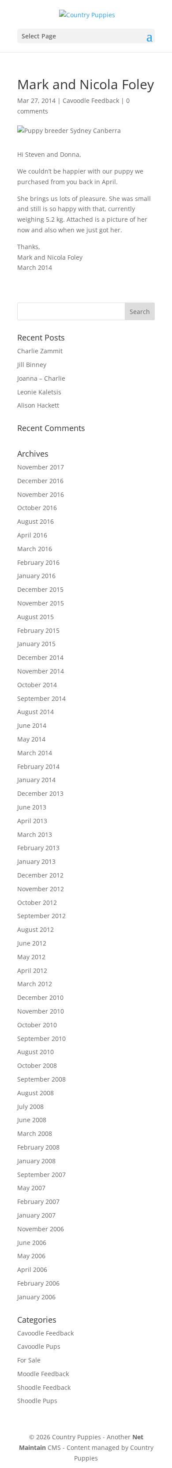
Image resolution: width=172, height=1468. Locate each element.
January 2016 (36, 575)
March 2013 (34, 834)
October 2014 (37, 685)
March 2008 (34, 1133)
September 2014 (41, 698)
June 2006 (31, 1242)
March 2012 (34, 984)
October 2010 (37, 1025)
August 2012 (35, 929)
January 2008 (36, 1161)
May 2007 (31, 1188)
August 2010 (35, 1052)
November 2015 (40, 603)
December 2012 (40, 875)
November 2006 (40, 1229)
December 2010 (40, 997)
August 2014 (35, 712)
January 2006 (36, 1297)
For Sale (29, 1360)
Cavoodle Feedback (91, 100)
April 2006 (32, 1269)
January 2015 (36, 643)
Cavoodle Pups (38, 1346)
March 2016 (34, 549)
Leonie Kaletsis (39, 392)
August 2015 (35, 617)
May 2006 (31, 1256)
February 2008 (38, 1147)
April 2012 (32, 970)
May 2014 (31, 739)
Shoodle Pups (37, 1400)
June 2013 (31, 807)
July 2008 (30, 1106)
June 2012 (31, 943)
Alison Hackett (38, 405)
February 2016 (38, 562)
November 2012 (40, 889)
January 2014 (36, 780)
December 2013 (40, 793)
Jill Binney (31, 364)
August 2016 (35, 521)
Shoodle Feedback (44, 1387)
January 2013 (36, 861)
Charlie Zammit (40, 351)
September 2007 (41, 1174)
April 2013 (32, 821)
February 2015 (38, 630)
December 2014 (40, 657)
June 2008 (31, 1120)
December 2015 (40, 589)
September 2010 (41, 1038)
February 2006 (38, 1283)
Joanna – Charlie (41, 378)
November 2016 (40, 494)
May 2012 (31, 957)
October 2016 (37, 507)
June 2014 (31, 725)
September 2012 (41, 916)
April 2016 (32, 535)
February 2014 (38, 766)
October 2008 (37, 1065)
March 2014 (34, 753)
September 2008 (41, 1079)
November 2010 (40, 1011)
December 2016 (40, 481)
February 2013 (38, 848)
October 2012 (37, 902)
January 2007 (36, 1215)
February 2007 (38, 1201)
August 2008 (35, 1093)
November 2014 (40, 671)
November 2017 (40, 467)
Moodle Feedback (43, 1374)
